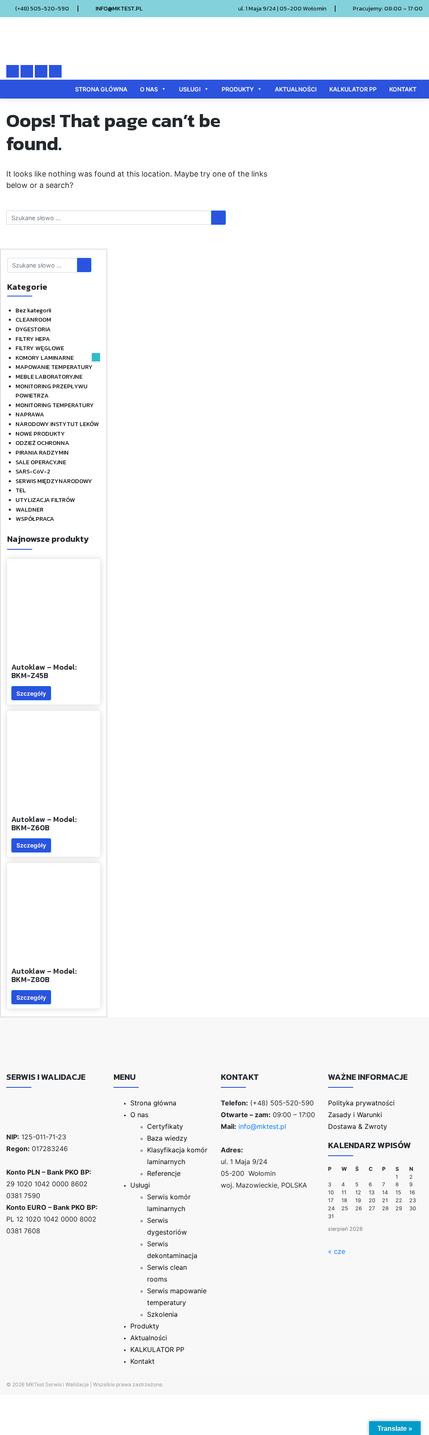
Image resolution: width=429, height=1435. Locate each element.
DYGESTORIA (33, 329)
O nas (149, 89)
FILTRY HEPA (33, 338)
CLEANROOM (33, 319)
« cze (336, 1251)
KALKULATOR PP (353, 89)
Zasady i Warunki (355, 1114)
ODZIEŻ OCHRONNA (42, 442)
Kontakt (402, 89)
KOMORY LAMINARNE (45, 357)
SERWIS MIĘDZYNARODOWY (54, 481)
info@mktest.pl (262, 1126)
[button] (96, 357)
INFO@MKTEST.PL (119, 8)
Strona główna (101, 89)
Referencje (164, 1173)
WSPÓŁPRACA (35, 518)
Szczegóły (31, 693)
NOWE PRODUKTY (40, 433)
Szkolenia (162, 1314)
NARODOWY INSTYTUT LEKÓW (57, 424)
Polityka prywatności (361, 1103)
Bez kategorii (33, 310)
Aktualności (296, 89)
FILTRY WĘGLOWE (40, 348)
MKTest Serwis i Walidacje (57, 1384)
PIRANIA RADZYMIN (42, 452)
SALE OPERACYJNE (41, 462)
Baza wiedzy (167, 1138)
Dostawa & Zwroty (357, 1126)
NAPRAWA (30, 414)
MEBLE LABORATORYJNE (49, 376)
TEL (21, 490)
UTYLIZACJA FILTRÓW (45, 499)
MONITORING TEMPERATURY (55, 405)
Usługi (190, 89)
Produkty (238, 89)
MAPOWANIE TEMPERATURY (54, 367)
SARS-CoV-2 (33, 471)
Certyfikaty (165, 1126)
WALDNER (30, 509)
